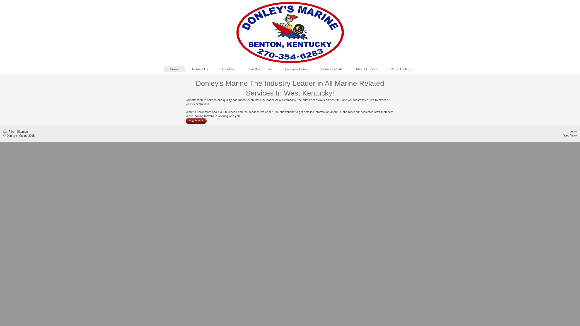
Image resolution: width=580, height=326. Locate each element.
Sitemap (22, 131)
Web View (570, 135)
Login (573, 131)
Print (11, 131)
